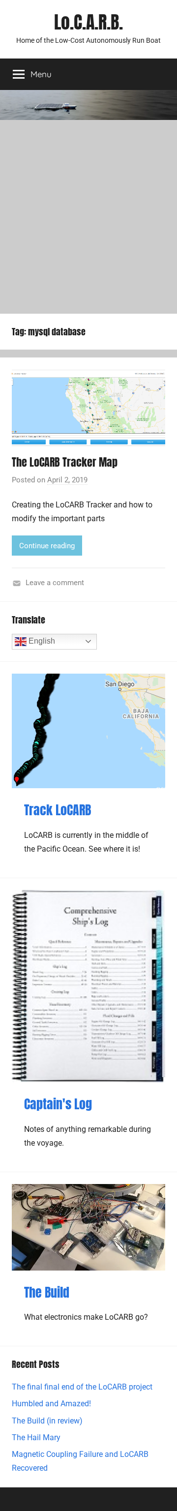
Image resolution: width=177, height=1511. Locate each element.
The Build (46, 1292)
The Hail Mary (36, 1437)
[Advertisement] (88, 213)
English (41, 641)
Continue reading (47, 545)
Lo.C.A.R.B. (88, 22)
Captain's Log (58, 1104)
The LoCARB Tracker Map (65, 462)
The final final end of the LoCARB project (82, 1387)
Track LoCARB (57, 810)
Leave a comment (55, 582)
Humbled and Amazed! (51, 1403)
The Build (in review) (47, 1420)
